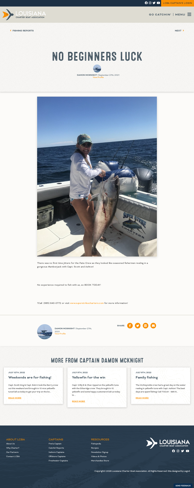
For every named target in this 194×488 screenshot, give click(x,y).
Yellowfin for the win (88, 377)
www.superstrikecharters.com (87, 303)
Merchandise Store (100, 460)
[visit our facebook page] (146, 3)
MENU (180, 15)
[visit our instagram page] (150, 3)
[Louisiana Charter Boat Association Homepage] (168, 443)
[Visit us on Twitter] (183, 451)
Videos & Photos (99, 456)
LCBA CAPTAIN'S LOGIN (177, 3)
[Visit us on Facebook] (174, 451)
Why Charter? (12, 448)
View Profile (98, 77)
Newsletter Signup (99, 452)
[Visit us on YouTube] (188, 451)
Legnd (187, 471)
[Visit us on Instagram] (179, 451)
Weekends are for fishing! (29, 377)
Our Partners (12, 452)
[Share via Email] (153, 326)
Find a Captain (55, 443)
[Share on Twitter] (137, 326)
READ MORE (14, 398)
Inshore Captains (56, 452)
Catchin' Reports (56, 448)
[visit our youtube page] (158, 3)
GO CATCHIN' (160, 15)
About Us (10, 443)
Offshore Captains (57, 456)
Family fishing (147, 377)
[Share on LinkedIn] (145, 326)
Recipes (95, 448)
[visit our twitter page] (154, 3)
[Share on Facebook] (130, 326)
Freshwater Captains (58, 460)
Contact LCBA (13, 456)
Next (178, 30)
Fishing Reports (23, 30)
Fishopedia (96, 443)
